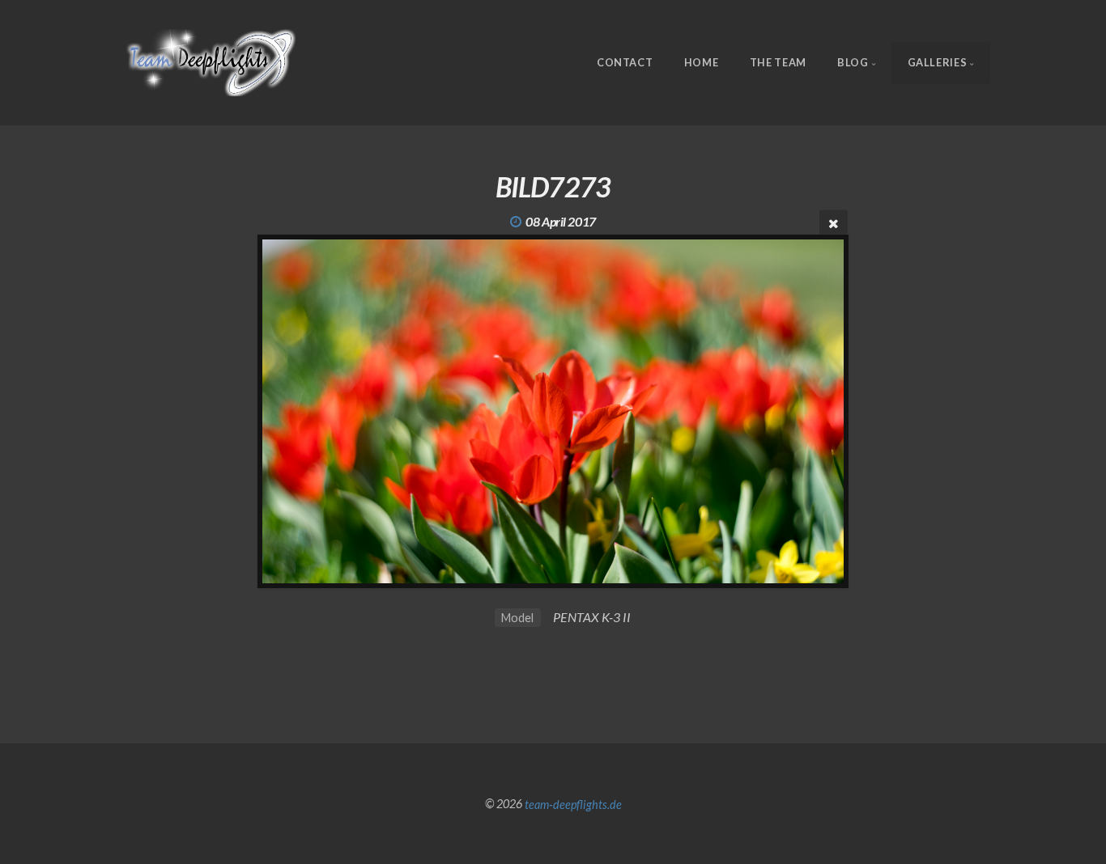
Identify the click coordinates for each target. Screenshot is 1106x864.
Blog (853, 62)
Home (701, 62)
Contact (625, 62)
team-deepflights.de (573, 804)
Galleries (938, 62)
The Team (778, 62)
